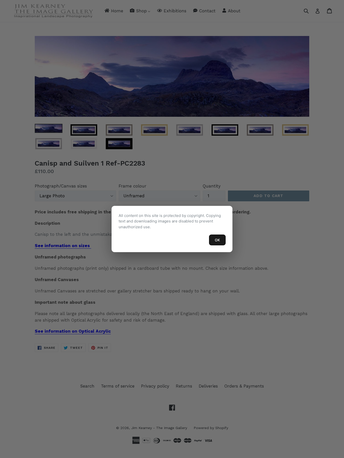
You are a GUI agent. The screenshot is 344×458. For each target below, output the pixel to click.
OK (217, 240)
